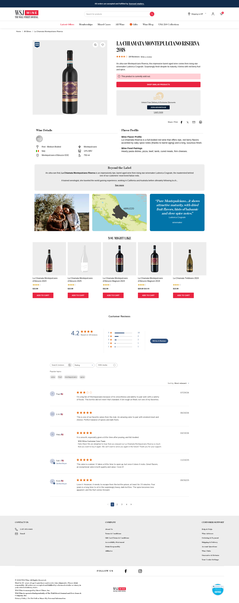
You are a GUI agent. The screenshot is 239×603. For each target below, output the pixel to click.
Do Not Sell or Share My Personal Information (46, 598)
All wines (27, 31)
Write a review (146, 57)
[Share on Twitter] (187, 122)
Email (22, 533)
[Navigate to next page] (131, 504)
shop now (139, 4)
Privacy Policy (21, 598)
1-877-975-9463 (26, 529)
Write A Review (159, 341)
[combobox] (119, 14)
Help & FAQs (207, 529)
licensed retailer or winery (68, 585)
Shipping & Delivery (210, 542)
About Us (109, 529)
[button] (197, 14)
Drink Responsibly (112, 547)
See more (119, 185)
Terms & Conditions (113, 533)
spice (82, 377)
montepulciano (71, 377)
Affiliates (109, 551)
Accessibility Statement (114, 542)
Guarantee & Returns (210, 555)
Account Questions (209, 547)
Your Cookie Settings (210, 560)
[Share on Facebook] (181, 122)
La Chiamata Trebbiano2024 (186, 278)
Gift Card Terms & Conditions (117, 538)
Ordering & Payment (210, 538)
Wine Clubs (206, 551)
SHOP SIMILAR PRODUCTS (158, 85)
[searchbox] (58, 365)
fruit (60, 377)
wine (53, 377)
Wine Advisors (207, 533)
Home (18, 31)
